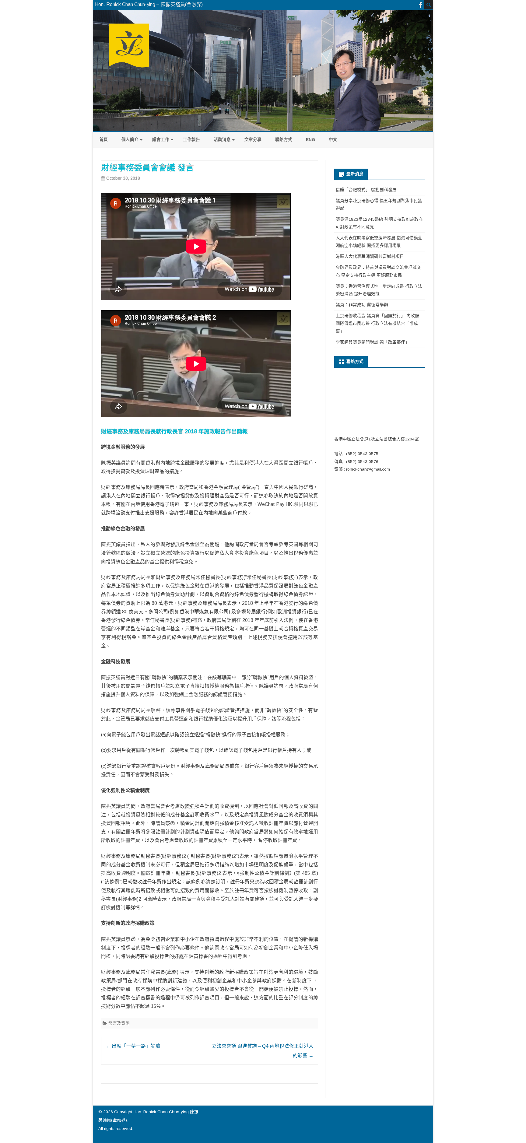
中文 (333, 139)
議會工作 (160, 139)
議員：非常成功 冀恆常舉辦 (362, 305)
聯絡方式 (283, 139)
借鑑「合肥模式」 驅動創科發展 (366, 190)
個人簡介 (130, 139)
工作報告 (191, 139)
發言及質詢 (119, 1023)
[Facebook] (420, 5)
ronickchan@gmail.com (368, 469)
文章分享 (252, 139)
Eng (310, 139)
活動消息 (222, 139)
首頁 (103, 139)
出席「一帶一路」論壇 (133, 1046)
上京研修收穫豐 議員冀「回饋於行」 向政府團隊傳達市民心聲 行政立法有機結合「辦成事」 (377, 324)
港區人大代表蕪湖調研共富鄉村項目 (370, 256)
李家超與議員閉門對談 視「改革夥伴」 (372, 342)
